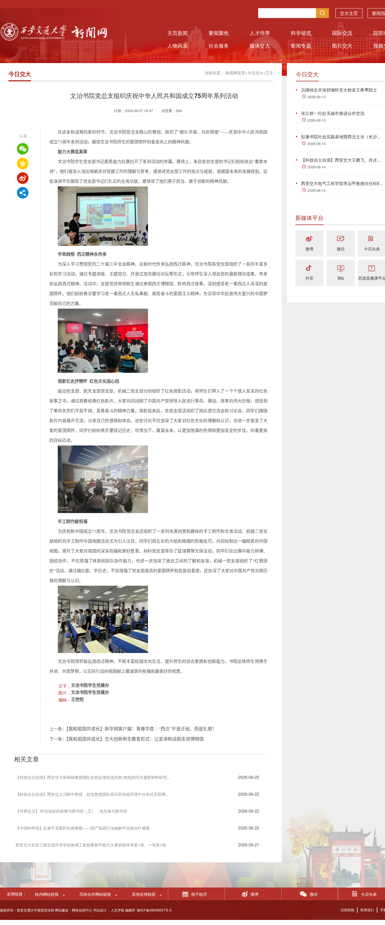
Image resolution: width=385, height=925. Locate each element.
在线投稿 (347, 909)
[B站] (341, 268)
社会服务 (219, 45)
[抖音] (309, 268)
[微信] (341, 239)
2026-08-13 (316, 96)
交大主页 (349, 13)
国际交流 (342, 32)
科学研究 (301, 32)
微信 (341, 248)
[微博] (309, 239)
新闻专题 (301, 45)
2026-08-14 (316, 143)
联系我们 (367, 909)
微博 (309, 248)
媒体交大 (260, 45)
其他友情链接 (144, 894)
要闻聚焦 (219, 32)
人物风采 (177, 45)
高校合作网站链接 (95, 894)
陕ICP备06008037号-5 (154, 910)
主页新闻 (177, 32)
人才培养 (260, 32)
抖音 (309, 278)
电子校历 (199, 894)
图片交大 (342, 45)
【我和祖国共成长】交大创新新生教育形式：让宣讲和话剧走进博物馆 (135, 739)
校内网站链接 (47, 894)
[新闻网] (53, 38)
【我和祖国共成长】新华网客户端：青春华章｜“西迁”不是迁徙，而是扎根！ (141, 728)
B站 (341, 278)
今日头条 (372, 248)
